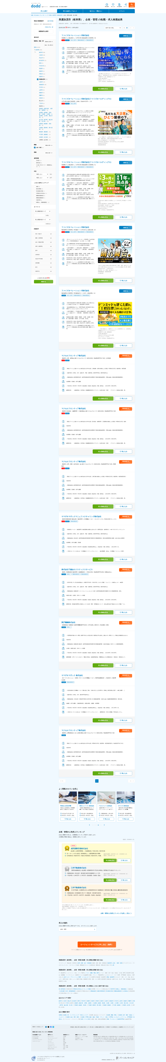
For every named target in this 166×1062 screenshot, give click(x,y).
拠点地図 (118, 1053)
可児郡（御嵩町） (44, 134)
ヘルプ (132, 1027)
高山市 (41, 57)
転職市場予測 (99, 1041)
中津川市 (41, 65)
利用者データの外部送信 (111, 1027)
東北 (64, 1038)
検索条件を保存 (43, 31)
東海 (50, 15)
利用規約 (72, 1027)
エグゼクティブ (51, 1045)
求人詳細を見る (103, 88)
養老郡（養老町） (44, 131)
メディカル (50, 1039)
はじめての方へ (36, 1036)
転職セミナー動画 (79, 1039)
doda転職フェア (78, 1038)
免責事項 (121, 1027)
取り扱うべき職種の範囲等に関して (97, 1027)
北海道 (64, 1036)
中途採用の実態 (126, 1039)
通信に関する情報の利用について (82, 1027)
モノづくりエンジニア (52, 1038)
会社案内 (112, 1053)
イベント (122, 11)
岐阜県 (54, 15)
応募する (125, 35)
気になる (124, 88)
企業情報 (118, 1041)
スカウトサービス (36, 1041)
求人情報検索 (35, 1038)
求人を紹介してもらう (70, 11)
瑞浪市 (41, 71)
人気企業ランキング (98, 1039)
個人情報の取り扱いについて (43, 1058)
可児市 (41, 87)
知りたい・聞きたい (96, 11)
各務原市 (41, 84)
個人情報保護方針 (41, 1060)
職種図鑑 (113, 1041)
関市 (40, 63)
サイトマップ (127, 1027)
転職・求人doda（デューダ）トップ (39, 15)
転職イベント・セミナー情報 (81, 1036)
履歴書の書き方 (105, 1036)
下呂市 (41, 103)
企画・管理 (63, 929)
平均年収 (106, 1039)
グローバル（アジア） (52, 1047)
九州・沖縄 (65, 1047)
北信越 (64, 1042)
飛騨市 (41, 95)
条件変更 (50, 21)
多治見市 (41, 60)
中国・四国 (65, 1045)
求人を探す (44, 11)
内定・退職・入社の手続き (118, 1038)
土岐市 (41, 82)
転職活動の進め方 (97, 1036)
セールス (50, 1041)
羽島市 (41, 74)
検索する (43, 281)
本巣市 (41, 98)
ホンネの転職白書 (106, 1041)
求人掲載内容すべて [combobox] (40, 211)
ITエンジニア (50, 1036)
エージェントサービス (37, 1039)
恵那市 (41, 76)
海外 (64, 1048)
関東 (64, 1039)
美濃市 (41, 68)
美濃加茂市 (59, 15)
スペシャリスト (51, 1044)
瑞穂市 (41, 92)
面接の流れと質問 (107, 1038)
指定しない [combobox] (39, 174)
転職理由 (115, 1039)
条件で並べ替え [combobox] (110, 27)
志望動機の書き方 (123, 1036)
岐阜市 (41, 52)
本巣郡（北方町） (44, 137)
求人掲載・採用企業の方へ (127, 1053)
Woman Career (51, 1048)
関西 (64, 1044)
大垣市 (41, 55)
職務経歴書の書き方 (114, 1036)
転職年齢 (120, 1039)
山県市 (41, 90)
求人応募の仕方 (99, 1038)
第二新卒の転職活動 (129, 1038)
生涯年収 (110, 1039)
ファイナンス (51, 1042)
